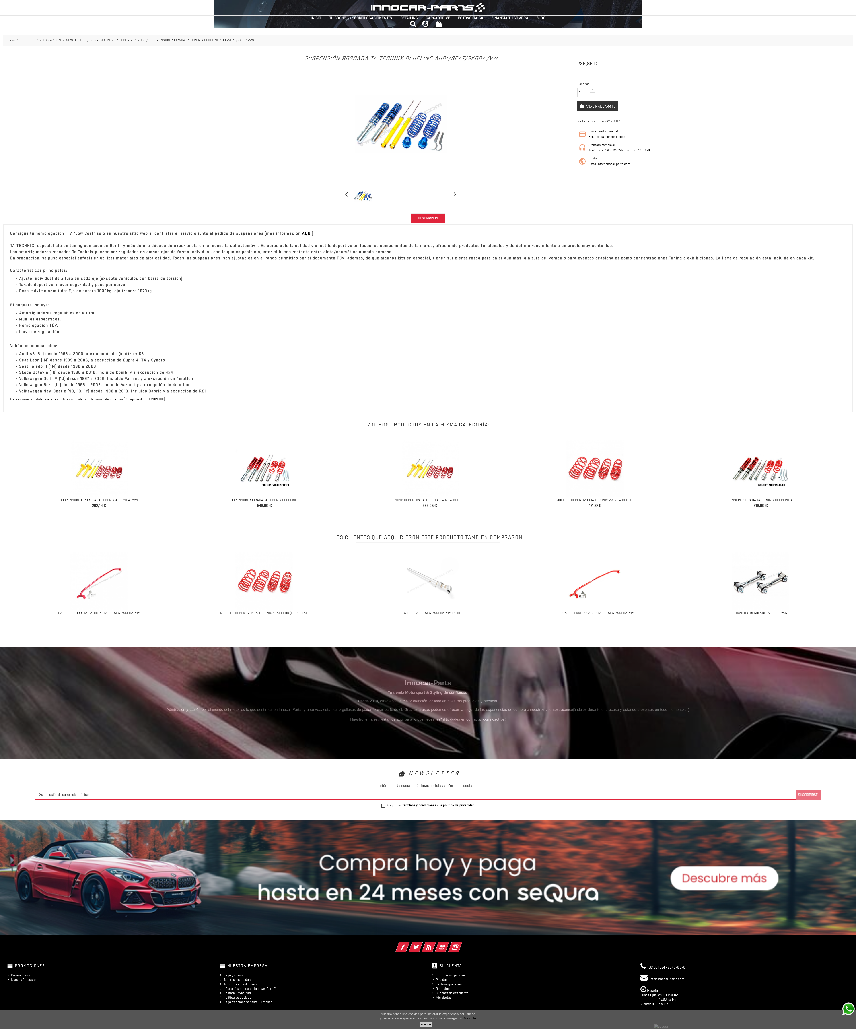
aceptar (426, 1024)
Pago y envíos (233, 975)
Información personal (451, 975)
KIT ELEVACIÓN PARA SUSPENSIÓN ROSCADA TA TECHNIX (595, 500)
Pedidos (441, 980)
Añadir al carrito (600, 107)
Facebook (408, 944)
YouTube (448, 944)
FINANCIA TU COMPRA (509, 18)
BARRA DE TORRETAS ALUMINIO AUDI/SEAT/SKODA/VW (99, 613)
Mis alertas (443, 998)
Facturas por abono (449, 984)
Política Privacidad (237, 993)
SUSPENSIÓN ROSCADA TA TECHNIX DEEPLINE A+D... (430, 500)
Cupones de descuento (452, 993)
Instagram (461, 944)
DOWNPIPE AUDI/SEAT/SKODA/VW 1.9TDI (429, 613)
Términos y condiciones (240, 984)
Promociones (20, 975)
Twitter (422, 944)
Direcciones (444, 989)
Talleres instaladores (238, 980)
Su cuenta (451, 965)
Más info (470, 1018)
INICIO (316, 18)
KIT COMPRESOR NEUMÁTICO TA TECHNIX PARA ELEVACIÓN (760, 500)
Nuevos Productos (24, 980)
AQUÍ (307, 233)
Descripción (428, 218)
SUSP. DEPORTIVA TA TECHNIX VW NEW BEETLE (99, 500)
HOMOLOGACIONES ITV (373, 18)
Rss (435, 944)
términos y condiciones (419, 805)
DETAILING (409, 18)
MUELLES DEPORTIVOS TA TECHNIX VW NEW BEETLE (264, 500)
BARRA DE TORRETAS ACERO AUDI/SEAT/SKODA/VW (595, 613)
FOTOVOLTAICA (470, 18)
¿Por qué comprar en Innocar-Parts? (250, 989)
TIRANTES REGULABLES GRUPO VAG (760, 613)
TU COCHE (337, 18)
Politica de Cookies (237, 998)
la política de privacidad (457, 805)
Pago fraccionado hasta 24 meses (248, 1002)
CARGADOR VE (438, 18)
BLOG (540, 18)
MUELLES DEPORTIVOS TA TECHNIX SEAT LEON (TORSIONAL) (264, 613)
